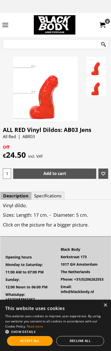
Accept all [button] (29, 341)
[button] (55, 331)
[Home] (54, 25)
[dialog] (55, 325)
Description (15, 196)
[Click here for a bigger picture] (96, 66)
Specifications (47, 196)
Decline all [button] (80, 341)
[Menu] (5, 25)
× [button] (105, 305)
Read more (35, 326)
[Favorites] (103, 174)
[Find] (103, 44)
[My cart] (102, 25)
